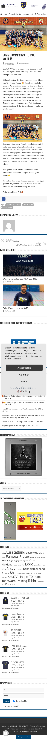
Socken (32, 573)
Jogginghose (18, 561)
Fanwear (12, 556)
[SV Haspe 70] (23, 5)
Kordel (15, 565)
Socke (28, 573)
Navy (11, 568)
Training (21, 581)
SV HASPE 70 (15, 731)
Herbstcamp (7, 207)
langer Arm (21, 565)
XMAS (10, 585)
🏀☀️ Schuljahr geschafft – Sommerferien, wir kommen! (23, 402)
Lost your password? (11, 706)
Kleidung (7, 564)
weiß (4, 584)
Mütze (4, 569)
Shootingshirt (21, 573)
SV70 (10, 577)
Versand (16, 605)
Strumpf (38, 573)
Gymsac (37, 557)
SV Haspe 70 (23, 577)
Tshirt (32, 581)
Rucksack (19, 569)
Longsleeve (38, 565)
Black (41, 553)
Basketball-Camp (13, 205)
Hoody (5, 560)
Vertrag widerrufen (23, 737)
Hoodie (43, 557)
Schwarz (5, 573)
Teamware (9, 581)
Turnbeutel (40, 581)
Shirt (13, 573)
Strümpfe (4, 577)
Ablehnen (24, 374)
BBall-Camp (28, 205)
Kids (32, 560)
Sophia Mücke (9, 63)
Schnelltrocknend (34, 568)
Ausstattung (15, 552)
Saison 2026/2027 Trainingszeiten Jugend (17, 422)
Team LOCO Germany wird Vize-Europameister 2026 (22, 409)
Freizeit (25, 556)
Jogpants (25, 561)
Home (4, 14)
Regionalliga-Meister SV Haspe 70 (14, 426)
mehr (24, 381)
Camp (3, 557)
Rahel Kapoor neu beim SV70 (15, 308)
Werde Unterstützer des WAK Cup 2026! (20, 279)
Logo (29, 564)
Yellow (14, 585)
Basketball (13, 14)
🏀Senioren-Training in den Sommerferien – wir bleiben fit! (23, 396)
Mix (44, 565)
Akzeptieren (24, 367)
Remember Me (21, 701)
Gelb (32, 557)
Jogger (11, 561)
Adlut (3, 553)
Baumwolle (32, 552)
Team (37, 577)
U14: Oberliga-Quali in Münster (29, 244)
